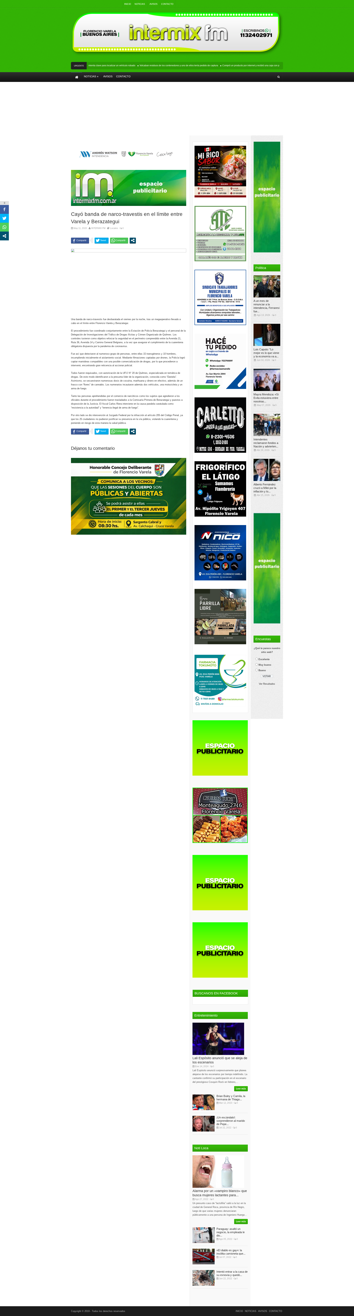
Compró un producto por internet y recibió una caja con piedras (234, 65)
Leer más (241, 1088)
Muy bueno (264, 664)
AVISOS (153, 4)
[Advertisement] (177, 111)
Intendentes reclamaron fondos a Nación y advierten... (266, 443)
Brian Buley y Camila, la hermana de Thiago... (230, 1097)
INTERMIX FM (98, 228)
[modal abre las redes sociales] (133, 240)
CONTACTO (167, 4)
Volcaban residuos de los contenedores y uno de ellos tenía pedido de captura (159, 65)
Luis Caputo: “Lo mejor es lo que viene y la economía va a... (266, 353)
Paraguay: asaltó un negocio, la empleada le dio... (230, 1232)
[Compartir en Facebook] (80, 240)
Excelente (264, 659)
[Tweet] (102, 240)
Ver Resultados (267, 683)
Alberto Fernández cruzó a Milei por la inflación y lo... (265, 488)
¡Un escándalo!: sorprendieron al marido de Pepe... (230, 1121)
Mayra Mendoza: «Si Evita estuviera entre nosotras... (266, 398)
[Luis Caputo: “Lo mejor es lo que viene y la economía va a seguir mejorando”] (268, 335)
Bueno (262, 670)
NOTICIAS (140, 4)
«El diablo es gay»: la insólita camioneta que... (230, 1252)
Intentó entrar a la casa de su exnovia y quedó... (232, 1273)
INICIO (127, 4)
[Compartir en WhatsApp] (119, 240)
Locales (114, 228)
